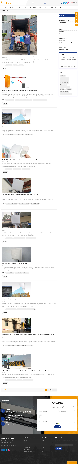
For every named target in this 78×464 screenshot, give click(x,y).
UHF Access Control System (10, 309)
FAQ (26, 7)
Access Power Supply (63, 49)
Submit (56, 426)
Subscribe (59, 448)
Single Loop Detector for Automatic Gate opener (23, 99)
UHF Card (30, 345)
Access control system (63, 38)
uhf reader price (26, 272)
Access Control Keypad (28, 451)
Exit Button (61, 29)
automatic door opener (64, 91)
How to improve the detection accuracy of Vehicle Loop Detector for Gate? (19, 90)
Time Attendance (62, 22)
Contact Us (53, 7)
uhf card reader (18, 272)
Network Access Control (64, 20)
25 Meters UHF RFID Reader (21, 309)
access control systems (64, 77)
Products (19, 7)
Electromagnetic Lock (27, 449)
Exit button (25, 440)
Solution (43, 447)
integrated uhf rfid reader (30, 238)
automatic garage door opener (65, 93)
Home (5, 7)
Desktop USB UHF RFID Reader (22, 345)
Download (33, 7)
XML (24, 462)
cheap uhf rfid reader (10, 272)
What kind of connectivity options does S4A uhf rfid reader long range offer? (20, 194)
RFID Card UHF (19, 380)
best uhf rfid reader (28, 134)
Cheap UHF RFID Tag (31, 309)
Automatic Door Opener (64, 36)
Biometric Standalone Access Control (66, 42)
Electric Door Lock (62, 25)
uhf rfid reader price (20, 134)
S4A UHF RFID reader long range (11, 203)
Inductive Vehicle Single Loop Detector (40, 99)
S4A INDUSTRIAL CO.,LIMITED (7, 438)
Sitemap (43, 453)
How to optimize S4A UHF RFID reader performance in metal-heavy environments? (21, 56)
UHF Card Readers (9, 238)
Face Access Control (63, 47)
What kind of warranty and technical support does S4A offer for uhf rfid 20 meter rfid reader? (24, 125)
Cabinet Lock (61, 31)
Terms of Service (44, 455)
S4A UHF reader (8, 169)
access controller (63, 84)
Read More (5, 68)
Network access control (28, 453)
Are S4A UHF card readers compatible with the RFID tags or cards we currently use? (22, 229)
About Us (12, 7)
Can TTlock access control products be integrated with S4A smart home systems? (68, 66)
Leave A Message (73, 462)
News (46, 7)
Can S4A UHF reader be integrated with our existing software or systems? (19, 160)
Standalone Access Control (64, 33)
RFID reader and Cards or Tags (65, 18)
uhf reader (62, 89)
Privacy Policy (28, 462)
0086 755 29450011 (38, 3)
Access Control (26, 445)
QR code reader (62, 40)
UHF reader (15, 65)
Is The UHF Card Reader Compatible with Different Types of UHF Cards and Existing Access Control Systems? (27, 371)
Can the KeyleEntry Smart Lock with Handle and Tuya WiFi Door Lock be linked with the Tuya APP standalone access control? (68, 62)
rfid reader (21, 65)
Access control (62, 75)
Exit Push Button (26, 442)
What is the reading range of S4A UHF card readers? (14, 263)
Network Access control (64, 80)
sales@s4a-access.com (52, 3)
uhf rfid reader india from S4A (19, 238)
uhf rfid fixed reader (16, 169)
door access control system (65, 87)
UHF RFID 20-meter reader (10, 134)
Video (40, 7)
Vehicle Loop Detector (9, 99)
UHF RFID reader (8, 65)
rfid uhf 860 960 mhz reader (24, 203)
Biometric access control (64, 82)
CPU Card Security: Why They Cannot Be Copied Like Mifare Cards (68, 57)
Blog (42, 451)
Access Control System (28, 444)
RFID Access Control (27, 447)
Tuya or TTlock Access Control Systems (67, 27)
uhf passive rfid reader (35, 203)
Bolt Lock (25, 456)
